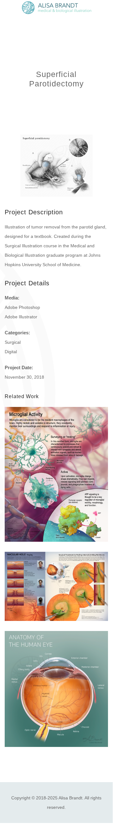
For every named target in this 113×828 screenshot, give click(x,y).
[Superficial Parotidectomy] (56, 165)
